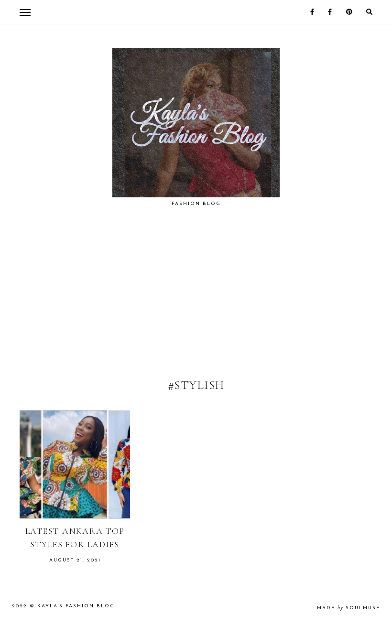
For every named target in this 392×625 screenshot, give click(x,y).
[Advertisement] (196, 304)
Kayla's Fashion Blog (76, 606)
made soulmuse (348, 608)
